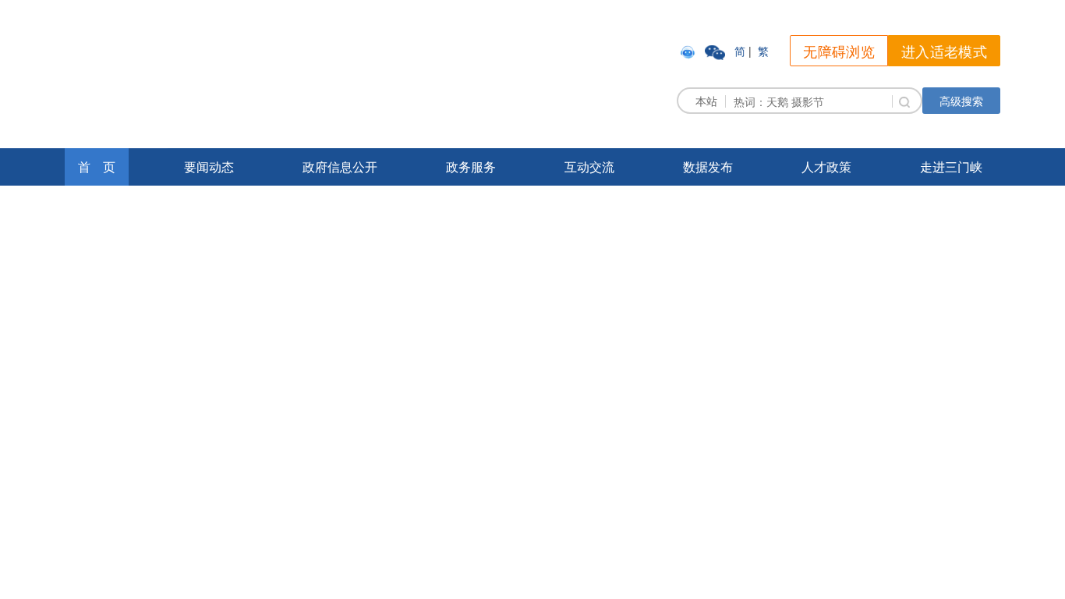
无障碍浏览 (839, 51)
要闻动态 (209, 166)
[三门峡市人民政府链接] (247, 73)
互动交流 (589, 166)
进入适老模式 (944, 51)
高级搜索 (961, 100)
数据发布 (708, 166)
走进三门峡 (951, 166)
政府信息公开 (340, 166)
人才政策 (826, 166)
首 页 (96, 166)
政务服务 (471, 166)
